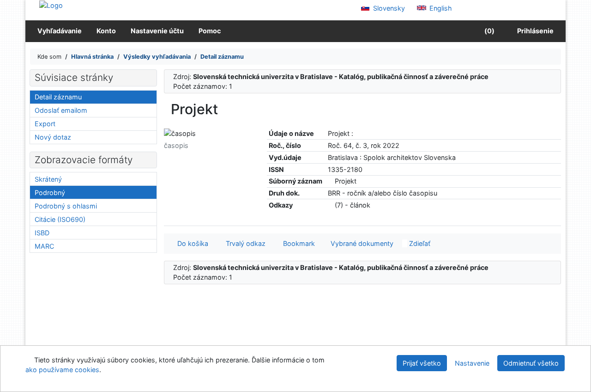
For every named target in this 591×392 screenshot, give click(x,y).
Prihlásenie (534, 31)
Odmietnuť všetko (531, 363)
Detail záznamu (58, 97)
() (489, 31)
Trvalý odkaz (243, 243)
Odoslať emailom (61, 110)
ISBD (42, 233)
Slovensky (388, 8)
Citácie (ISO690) (60, 219)
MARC (44, 246)
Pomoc (210, 31)
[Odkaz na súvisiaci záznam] (330, 181)
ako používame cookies (62, 370)
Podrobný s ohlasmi (66, 206)
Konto (106, 31)
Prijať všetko (422, 363)
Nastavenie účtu (157, 31)
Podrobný (50, 192)
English (440, 8)
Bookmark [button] (297, 243)
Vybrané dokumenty (361, 243)
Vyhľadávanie (59, 31)
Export (45, 124)
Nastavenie (472, 363)
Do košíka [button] (191, 243)
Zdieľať (418, 243)
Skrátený (48, 179)
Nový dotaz (53, 137)
